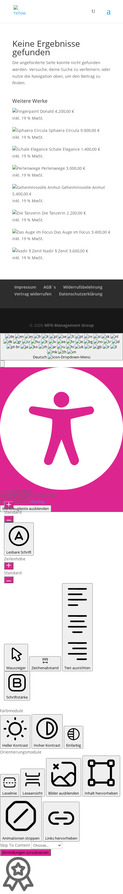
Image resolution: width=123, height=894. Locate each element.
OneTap (37, 501)
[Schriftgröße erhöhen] (8, 505)
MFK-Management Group (69, 325)
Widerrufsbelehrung (82, 287)
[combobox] (61, 346)
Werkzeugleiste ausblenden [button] (25, 508)
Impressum (25, 287)
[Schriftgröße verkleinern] (8, 519)
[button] (2, 363)
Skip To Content (15, 845)
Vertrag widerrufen (32, 294)
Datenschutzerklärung (80, 294)
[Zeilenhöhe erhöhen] (8, 566)
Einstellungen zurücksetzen (25, 852)
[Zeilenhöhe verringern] (8, 579)
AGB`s (49, 287)
